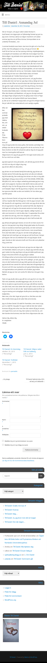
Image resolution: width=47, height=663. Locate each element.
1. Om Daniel (29, 555)
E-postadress (4, 429)
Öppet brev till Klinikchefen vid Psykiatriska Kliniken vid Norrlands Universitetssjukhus (24, 539)
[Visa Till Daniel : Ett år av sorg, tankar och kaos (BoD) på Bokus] (11, 641)
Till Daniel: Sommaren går (23, 559)
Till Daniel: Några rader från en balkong (33, 350)
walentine (7, 26)
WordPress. (33, 657)
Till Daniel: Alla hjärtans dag (23, 547)
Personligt (27, 26)
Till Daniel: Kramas (12, 510)
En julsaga (6, 379)
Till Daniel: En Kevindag (11, 349)
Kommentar (4, 402)
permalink (14, 371)
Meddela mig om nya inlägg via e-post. (16, 445)
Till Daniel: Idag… (11, 514)
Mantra (26, 657)
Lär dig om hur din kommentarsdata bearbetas (18, 461)
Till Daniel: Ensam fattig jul (22, 551)
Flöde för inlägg (10, 592)
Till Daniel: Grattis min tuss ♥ (15, 506)
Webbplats (4, 434)
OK (40, 476)
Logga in (8, 588)
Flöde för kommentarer (13, 596)
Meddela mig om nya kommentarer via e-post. (19, 441)
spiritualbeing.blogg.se (13, 555)
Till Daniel (13, 657)
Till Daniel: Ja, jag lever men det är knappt (20, 518)
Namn (4, 421)
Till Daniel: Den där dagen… (15, 522)
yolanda (7, 559)
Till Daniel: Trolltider (10, 360)
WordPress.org (10, 600)
